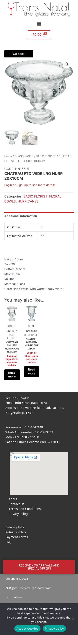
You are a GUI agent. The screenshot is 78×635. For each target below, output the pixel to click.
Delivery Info (14, 527)
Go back (18, 54)
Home (8, 156)
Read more (12, 374)
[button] (39, 24)
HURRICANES (28, 201)
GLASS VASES (24, 156)
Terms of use (13, 597)
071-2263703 (44, 432)
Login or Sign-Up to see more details (29, 185)
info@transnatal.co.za (31, 403)
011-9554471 (20, 398)
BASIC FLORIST (46, 156)
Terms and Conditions (25, 509)
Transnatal (37, 588)
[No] (72, 619)
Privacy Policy (18, 514)
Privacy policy (54, 628)
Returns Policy (15, 532)
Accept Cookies (27, 628)
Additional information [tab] (20, 216)
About (13, 499)
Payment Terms (16, 537)
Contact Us (16, 504)
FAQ (8, 542)
